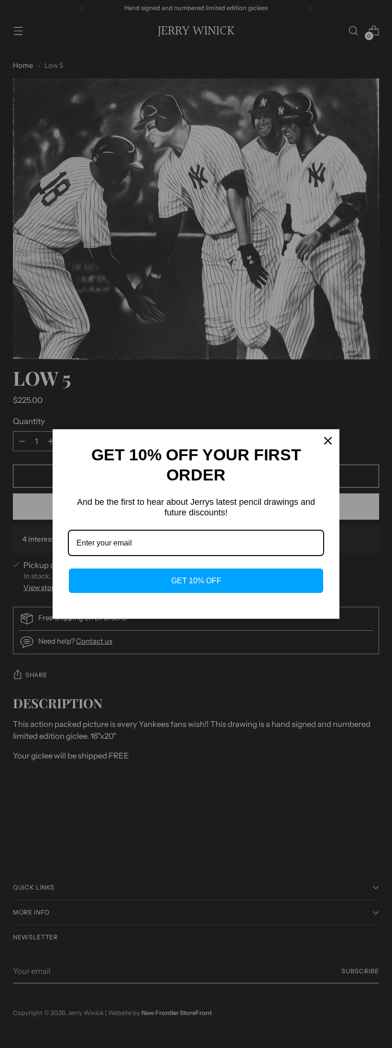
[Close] (327, 440)
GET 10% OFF (196, 581)
